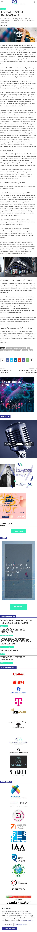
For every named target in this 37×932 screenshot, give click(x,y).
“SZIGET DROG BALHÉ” (19, 444)
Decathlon (3, 350)
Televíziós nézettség (6, 635)
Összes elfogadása (9, 928)
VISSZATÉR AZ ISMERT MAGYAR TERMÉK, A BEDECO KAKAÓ (16, 621)
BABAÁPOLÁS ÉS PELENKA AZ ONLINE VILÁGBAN (28, 371)
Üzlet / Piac (3, 9)
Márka (19, 350)
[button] (34, 2)
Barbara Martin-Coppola (20, 348)
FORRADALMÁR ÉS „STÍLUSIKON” (5, 371)
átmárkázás (9, 348)
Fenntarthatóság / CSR (7, 647)
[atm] (13, 518)
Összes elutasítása (21, 924)
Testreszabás (8, 924)
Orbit (30, 350)
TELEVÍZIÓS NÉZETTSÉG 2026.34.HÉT (12, 631)
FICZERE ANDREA (9, 650)
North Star (25, 350)
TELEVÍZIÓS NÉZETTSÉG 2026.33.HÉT (12, 658)
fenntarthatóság (12, 350)
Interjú (3, 653)
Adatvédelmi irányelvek (26, 920)
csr (28, 348)
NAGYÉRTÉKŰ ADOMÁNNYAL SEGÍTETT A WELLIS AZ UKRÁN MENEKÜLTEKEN (15, 641)
